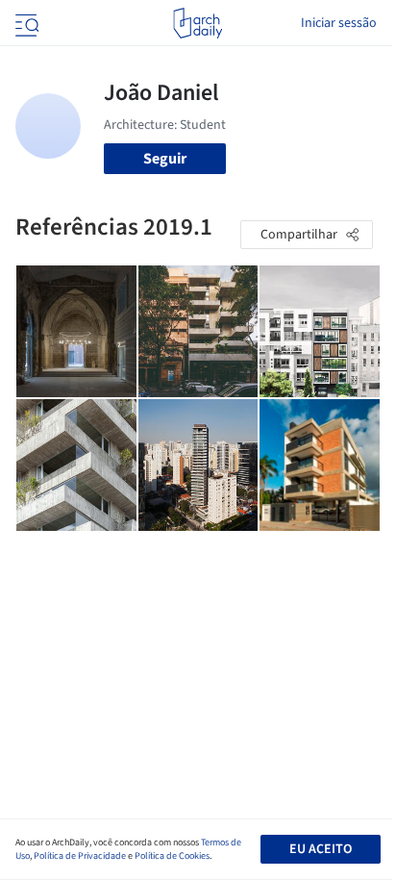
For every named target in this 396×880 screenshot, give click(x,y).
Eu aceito (320, 849)
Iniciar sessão (339, 23)
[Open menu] (25, 23)
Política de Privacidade (80, 856)
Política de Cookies (172, 856)
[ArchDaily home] (197, 23)
